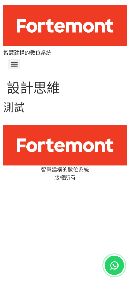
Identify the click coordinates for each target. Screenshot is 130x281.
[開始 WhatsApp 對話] (114, 265)
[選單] (14, 64)
